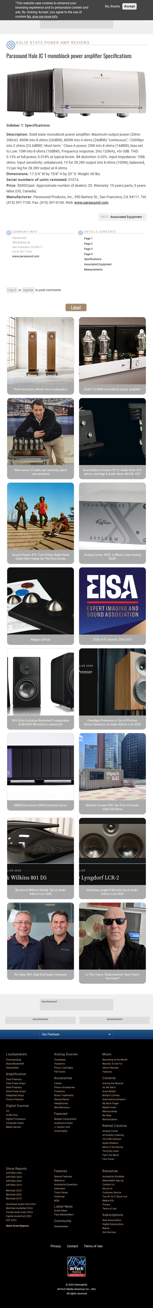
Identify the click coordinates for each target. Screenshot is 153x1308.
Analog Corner (110, 1131)
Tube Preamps (14, 1079)
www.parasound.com (91, 202)
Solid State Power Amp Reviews (53, 42)
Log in (12, 290)
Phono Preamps (15, 1099)
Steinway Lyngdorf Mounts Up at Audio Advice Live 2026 (112, 892)
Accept (129, 6)
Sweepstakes (61, 1226)
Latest (76, 307)
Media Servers (13, 1127)
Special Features (63, 1176)
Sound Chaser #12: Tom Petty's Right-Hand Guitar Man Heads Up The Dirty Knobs (40, 556)
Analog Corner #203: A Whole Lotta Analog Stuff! (112, 556)
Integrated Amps (15, 1095)
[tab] (76, 307)
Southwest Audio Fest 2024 (21, 1204)
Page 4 (88, 254)
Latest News (63, 1206)
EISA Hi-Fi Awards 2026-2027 (112, 639)
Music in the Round (112, 1147)
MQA (56, 1200)
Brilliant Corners (111, 1095)
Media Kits (108, 1200)
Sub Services (109, 1232)
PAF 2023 (11, 1220)
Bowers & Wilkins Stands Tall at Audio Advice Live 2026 (40, 892)
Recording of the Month (115, 1059)
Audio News (60, 1210)
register (28, 290)
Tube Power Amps (16, 1083)
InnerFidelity (60, 1131)
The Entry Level (110, 1151)
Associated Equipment (126, 217)
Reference (59, 1180)
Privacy (106, 1204)
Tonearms (59, 1063)
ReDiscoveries (109, 1111)
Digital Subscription (113, 1224)
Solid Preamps (14, 1087)
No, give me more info (42, 16)
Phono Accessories (64, 1087)
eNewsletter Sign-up (113, 1180)
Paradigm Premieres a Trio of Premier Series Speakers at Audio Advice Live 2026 (112, 722)
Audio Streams (110, 1143)
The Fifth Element (111, 1139)
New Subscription (111, 1220)
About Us (107, 1188)
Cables (58, 1083)
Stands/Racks (61, 1099)
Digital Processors (16, 1119)
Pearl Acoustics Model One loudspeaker (40, 389)
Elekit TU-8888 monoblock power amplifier (112, 389)
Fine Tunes (108, 1159)
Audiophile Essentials (65, 1184)
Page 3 (88, 248)
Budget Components (65, 1119)
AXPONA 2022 (14, 1181)
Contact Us (108, 1184)
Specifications (92, 259)
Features (107, 1071)
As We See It (109, 1087)
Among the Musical (112, 1083)
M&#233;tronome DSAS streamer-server (40, 805)
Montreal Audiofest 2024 (19, 1208)
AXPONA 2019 (14, 1185)
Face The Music (110, 1155)
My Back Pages (110, 1103)
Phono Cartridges (63, 1067)
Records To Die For (112, 1063)
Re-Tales (106, 1115)
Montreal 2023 (14, 1190)
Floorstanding (13, 1059)
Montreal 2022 (14, 1194)
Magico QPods (40, 639)
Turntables (60, 1059)
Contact (72, 1246)
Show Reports (16, 1169)
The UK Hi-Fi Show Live (114, 1196)
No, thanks (112, 6)
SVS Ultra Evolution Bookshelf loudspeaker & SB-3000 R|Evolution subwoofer (40, 722)
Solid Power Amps (16, 1091)
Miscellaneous (62, 1107)
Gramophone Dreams (114, 1099)
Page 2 (88, 243)
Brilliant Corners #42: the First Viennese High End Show (112, 807)
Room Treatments (64, 1095)
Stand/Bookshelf (15, 1063)
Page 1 (88, 238)
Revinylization (109, 1119)
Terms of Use (109, 1208)
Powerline (59, 1091)
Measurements (93, 269)
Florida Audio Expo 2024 (19, 1212)
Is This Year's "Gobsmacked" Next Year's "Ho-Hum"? (112, 976)
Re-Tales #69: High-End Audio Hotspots (40, 974)
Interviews (59, 1188)
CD (7, 1111)
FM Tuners (59, 1071)
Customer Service (111, 1192)
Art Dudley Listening (113, 1135)
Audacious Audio (63, 1123)
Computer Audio (15, 1123)
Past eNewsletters (64, 1214)
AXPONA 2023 (14, 1177)
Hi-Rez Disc (12, 1115)
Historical (59, 1196)
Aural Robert (109, 1091)
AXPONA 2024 (14, 1173)
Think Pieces (61, 1192)
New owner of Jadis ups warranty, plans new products (40, 472)
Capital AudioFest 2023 (18, 1216)
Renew (105, 1228)
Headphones (61, 1103)
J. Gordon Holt (62, 1127)
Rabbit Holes (109, 1107)
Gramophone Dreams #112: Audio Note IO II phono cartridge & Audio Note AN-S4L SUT (112, 472)
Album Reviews (110, 1067)
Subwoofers (12, 1067)
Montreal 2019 (14, 1198)
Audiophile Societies (113, 1176)
